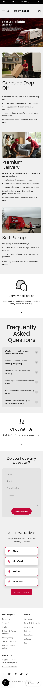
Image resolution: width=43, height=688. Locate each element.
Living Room (28, 627)
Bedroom (27, 631)
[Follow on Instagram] (9, 674)
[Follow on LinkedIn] (27, 674)
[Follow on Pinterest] (15, 674)
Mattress (27, 639)
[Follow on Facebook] (3, 674)
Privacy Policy (7, 637)
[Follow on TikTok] (21, 674)
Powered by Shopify (24, 681)
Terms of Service (9, 641)
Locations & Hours (9, 666)
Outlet (4, 627)
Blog (25, 643)
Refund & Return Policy (8, 646)
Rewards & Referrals (32, 623)
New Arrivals (28, 619)
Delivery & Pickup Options (9, 632)
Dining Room (29, 635)
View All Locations (21, 592)
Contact (5, 623)
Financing (6, 619)
